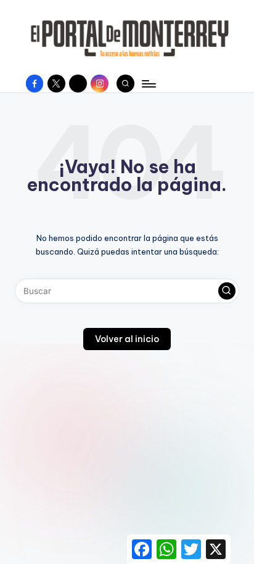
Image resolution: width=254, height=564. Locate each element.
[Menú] (148, 83)
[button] (227, 291)
